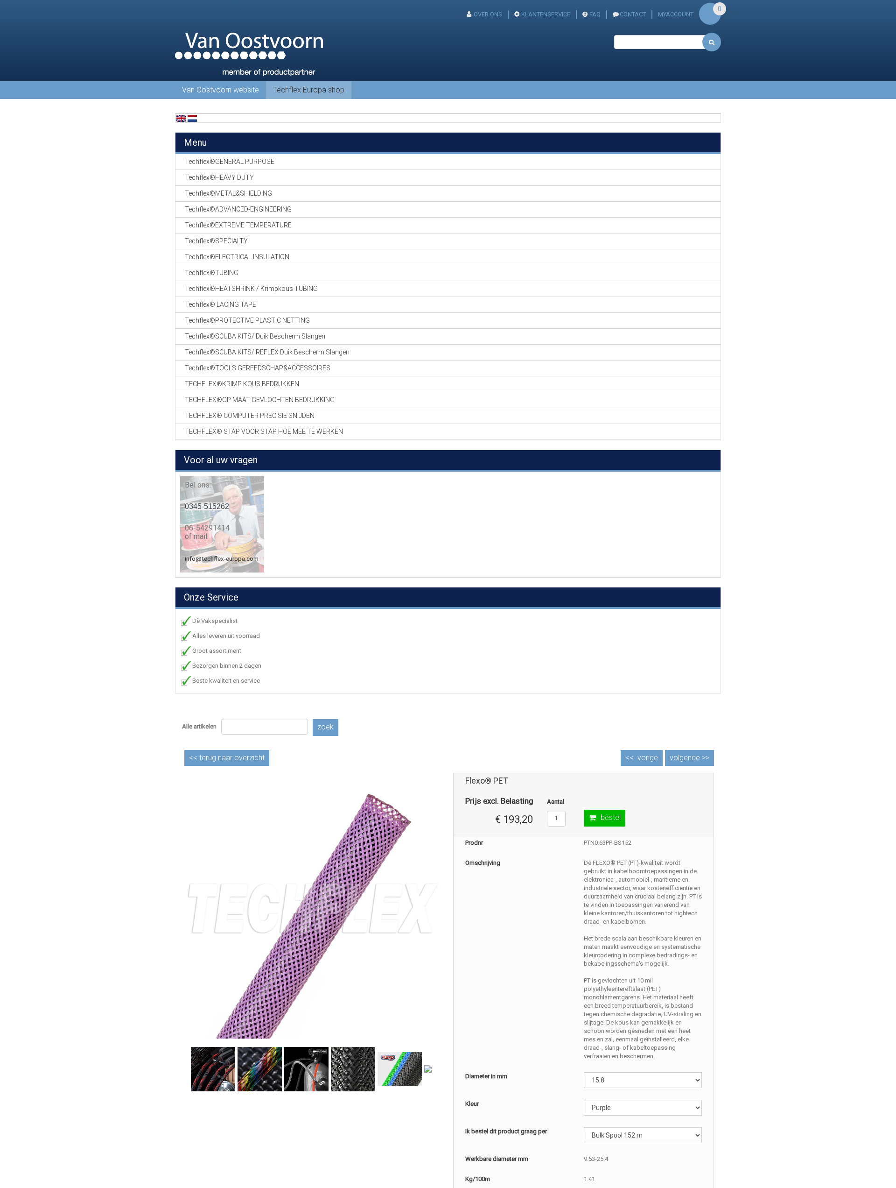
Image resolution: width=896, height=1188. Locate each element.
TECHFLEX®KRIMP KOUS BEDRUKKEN (242, 384)
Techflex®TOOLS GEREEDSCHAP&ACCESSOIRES (257, 368)
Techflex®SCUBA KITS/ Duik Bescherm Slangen (255, 336)
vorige (647, 757)
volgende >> (689, 757)
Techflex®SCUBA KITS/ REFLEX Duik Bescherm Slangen (267, 352)
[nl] (192, 117)
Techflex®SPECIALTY (216, 241)
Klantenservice (545, 14)
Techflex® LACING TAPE (220, 304)
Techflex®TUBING (211, 272)
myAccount (675, 14)
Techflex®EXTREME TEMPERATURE (238, 225)
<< (227, 757)
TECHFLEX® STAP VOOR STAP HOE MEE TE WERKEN (264, 431)
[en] (181, 117)
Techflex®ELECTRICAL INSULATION (237, 257)
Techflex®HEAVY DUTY (219, 177)
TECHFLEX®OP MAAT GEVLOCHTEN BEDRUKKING (260, 399)
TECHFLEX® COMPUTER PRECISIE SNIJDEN (250, 415)
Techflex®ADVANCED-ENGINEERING (238, 209)
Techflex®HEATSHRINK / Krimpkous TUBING (251, 288)
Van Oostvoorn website (220, 89)
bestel (611, 817)
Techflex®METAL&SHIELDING (228, 193)
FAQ (595, 14)
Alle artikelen (199, 726)
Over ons (488, 14)
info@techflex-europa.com (222, 558)
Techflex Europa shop (308, 89)
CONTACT (633, 14)
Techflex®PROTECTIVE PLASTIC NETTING (247, 320)
